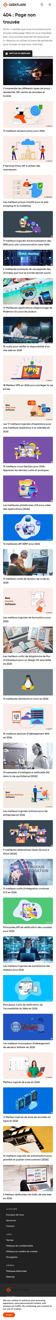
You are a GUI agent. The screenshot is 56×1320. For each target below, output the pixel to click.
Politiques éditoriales (16, 1271)
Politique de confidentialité (19, 1246)
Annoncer (11, 1220)
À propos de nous (15, 1215)
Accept (9, 1315)
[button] (50, 5)
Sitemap (10, 1277)
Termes (9, 1240)
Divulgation (12, 1257)
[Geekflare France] (17, 1290)
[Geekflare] (14, 4)
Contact (10, 1226)
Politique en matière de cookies (21, 1251)
